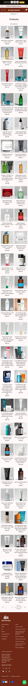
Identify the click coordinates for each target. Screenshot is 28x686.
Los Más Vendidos (5, 634)
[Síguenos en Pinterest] (9, 668)
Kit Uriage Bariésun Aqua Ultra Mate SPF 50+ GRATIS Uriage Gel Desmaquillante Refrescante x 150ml (21, 528)
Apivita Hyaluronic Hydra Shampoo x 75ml (7, 458)
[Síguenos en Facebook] (3, 668)
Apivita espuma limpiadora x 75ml (20, 482)
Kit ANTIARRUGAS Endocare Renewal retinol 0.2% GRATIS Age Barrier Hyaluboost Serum (21, 363)
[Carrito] (25, 10)
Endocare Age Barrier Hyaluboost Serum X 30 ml (7, 223)
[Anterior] (3, 607)
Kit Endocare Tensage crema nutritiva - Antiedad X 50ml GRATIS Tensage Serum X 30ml (20, 86)
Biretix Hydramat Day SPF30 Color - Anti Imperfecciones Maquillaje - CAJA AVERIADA (7, 339)
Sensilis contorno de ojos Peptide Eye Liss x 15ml (21, 337)
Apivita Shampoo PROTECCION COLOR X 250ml (20, 224)
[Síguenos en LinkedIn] (9, 671)
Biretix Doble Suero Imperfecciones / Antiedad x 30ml (20, 202)
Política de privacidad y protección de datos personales (20, 633)
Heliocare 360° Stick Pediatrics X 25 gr (21, 268)
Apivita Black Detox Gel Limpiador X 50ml (7, 482)
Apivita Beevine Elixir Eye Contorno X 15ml (7, 84)
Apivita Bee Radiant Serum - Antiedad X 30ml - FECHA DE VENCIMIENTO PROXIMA (20, 109)
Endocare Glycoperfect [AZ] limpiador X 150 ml (20, 155)
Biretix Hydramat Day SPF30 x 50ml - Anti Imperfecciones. (21, 504)
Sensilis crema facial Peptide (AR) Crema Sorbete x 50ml (21, 247)
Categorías (4, 638)
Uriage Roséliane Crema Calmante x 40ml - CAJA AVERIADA (7, 269)
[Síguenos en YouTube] (3, 671)
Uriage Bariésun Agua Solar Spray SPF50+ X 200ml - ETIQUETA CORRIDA (7, 599)
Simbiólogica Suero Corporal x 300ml (7, 438)
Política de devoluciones (20, 639)
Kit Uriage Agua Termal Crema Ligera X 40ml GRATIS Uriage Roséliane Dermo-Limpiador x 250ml (7, 363)
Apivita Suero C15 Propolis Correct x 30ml (7, 41)
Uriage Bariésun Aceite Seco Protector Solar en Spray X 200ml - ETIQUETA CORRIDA (21, 177)
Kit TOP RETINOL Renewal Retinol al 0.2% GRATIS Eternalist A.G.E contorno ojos (7, 415)
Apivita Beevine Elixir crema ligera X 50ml (7, 201)
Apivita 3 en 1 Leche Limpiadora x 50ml (7, 550)
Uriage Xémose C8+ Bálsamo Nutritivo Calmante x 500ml (7, 133)
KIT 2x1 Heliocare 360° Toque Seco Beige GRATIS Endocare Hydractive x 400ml (21, 315)
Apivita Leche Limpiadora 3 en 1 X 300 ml (20, 438)
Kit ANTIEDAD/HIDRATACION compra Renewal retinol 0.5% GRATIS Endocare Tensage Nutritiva (7, 110)
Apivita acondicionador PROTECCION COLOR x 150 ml (21, 63)
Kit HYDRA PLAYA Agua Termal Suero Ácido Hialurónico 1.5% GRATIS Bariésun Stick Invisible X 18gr (21, 388)
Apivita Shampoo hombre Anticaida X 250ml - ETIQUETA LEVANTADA (21, 599)
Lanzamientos (5, 636)
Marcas (3, 631)
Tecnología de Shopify (15, 676)
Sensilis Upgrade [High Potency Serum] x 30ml (20, 132)
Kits (2, 629)
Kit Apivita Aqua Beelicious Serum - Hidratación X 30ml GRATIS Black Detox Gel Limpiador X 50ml (21, 576)
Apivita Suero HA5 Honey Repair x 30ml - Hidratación (7, 504)
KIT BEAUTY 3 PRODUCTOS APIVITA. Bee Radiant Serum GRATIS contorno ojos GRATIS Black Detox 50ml (7, 178)
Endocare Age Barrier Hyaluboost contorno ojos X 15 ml (21, 415)
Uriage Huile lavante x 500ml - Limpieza (7, 62)
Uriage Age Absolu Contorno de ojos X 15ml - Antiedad (7, 575)
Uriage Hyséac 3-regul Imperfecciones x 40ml (20, 41)
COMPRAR (21, 2)
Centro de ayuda (18, 626)
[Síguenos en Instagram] (6, 668)
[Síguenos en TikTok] (6, 671)
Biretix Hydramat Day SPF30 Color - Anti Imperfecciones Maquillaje (7, 292)
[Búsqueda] (4, 10)
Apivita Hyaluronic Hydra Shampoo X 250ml (21, 291)
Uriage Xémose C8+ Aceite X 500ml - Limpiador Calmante (7, 247)
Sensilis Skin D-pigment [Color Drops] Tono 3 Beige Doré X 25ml (7, 527)
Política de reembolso (19, 647)
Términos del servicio (19, 641)
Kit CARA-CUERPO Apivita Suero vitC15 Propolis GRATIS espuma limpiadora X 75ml (20, 552)
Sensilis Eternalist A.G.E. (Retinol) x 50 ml (7, 155)
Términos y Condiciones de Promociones (20, 644)
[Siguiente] (24, 607)
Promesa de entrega (19, 636)
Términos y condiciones (20, 629)
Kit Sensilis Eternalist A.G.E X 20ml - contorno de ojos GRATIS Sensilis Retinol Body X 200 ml (20, 460)
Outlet (3, 626)
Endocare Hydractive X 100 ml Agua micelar (7, 313)
